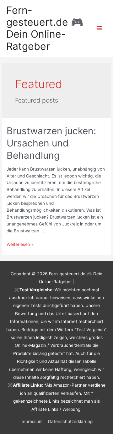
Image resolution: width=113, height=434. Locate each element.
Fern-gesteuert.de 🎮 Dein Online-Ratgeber (44, 28)
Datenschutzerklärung (70, 421)
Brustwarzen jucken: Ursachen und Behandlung (51, 143)
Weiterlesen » (20, 244)
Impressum (31, 421)
